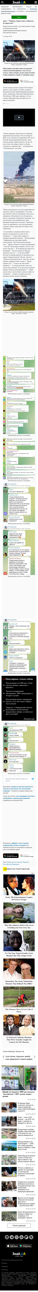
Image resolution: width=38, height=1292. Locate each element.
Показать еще (29, 719)
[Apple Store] (12, 1246)
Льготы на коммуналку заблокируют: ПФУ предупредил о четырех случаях (19, 693)
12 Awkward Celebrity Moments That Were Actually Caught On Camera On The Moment (19, 1039)
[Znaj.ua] (19, 2)
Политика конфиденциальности (12, 1260)
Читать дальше (19, 1226)
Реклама (4, 1263)
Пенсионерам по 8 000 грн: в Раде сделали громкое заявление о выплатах (19, 685)
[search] (2, 2)
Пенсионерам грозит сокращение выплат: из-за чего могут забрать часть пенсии (19, 701)
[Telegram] (12, 1237)
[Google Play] (25, 1246)
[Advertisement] (19, 335)
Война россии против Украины (18, 862)
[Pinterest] (31, 1237)
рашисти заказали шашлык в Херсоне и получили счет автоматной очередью (18, 788)
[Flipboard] (26, 1237)
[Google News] (21, 1237)
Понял (19, 17)
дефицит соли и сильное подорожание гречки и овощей (16, 844)
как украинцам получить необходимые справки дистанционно (19, 797)
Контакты (5, 1269)
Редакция (5, 1266)
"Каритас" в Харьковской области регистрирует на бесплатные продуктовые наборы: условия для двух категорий (19, 710)
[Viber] (17, 1237)
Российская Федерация (11, 864)
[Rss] (7, 1237)
